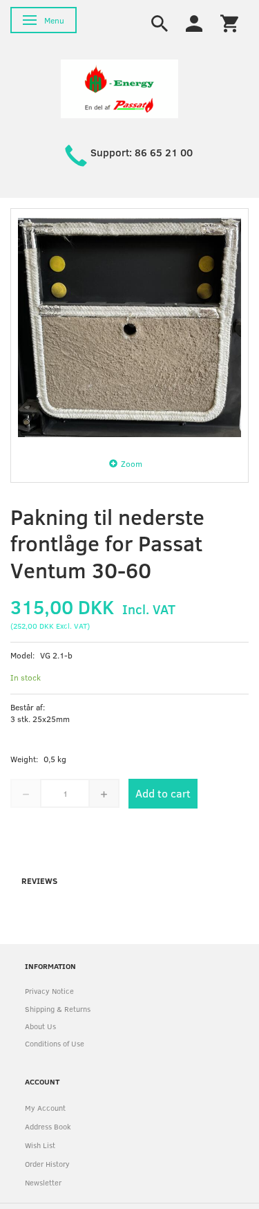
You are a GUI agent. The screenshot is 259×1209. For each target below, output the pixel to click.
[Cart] (229, 22)
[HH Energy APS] (119, 87)
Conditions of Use (54, 1043)
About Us (40, 1026)
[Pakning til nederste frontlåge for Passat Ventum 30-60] (129, 327)
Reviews (39, 880)
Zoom (131, 463)
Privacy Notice (49, 991)
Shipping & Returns (57, 1009)
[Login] (194, 22)
